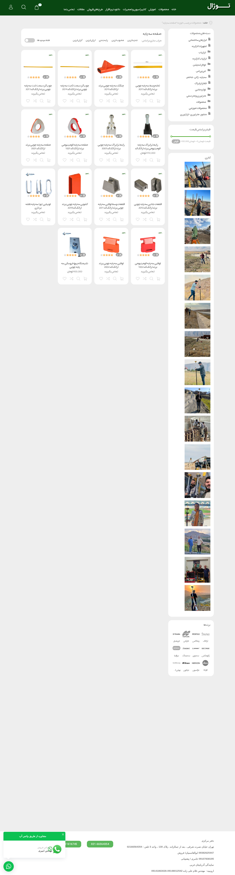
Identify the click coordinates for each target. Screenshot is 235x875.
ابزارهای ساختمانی (198, 40)
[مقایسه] (144, 100)
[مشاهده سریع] (151, 100)
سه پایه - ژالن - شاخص (196, 77)
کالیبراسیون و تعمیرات (134, 9)
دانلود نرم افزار (112, 9)
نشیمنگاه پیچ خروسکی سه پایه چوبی (74, 265)
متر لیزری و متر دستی (196, 96)
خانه (174, 9)
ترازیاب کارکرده (200, 58)
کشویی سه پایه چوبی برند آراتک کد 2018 (75, 206)
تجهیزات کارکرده (199, 46)
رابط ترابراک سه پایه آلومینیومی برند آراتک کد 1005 (148, 148)
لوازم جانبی (200, 89)
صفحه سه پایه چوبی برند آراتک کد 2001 (38, 146)
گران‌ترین (77, 40)
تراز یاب (202, 52)
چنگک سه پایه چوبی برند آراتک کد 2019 (111, 87)
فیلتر (176, 141)
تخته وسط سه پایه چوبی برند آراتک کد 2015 (148, 87)
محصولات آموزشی (198, 108)
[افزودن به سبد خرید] (158, 100)
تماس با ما (69, 9)
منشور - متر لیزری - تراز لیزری (193, 114)
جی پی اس (201, 71)
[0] (36, 7)
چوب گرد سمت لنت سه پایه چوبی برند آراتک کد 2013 (38, 87)
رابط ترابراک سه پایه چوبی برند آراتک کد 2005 (111, 146)
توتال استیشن (199, 65)
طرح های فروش (95, 9)
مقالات (80, 9)
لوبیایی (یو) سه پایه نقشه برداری (38, 206)
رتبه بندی (103, 40)
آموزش (152, 9)
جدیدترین (132, 40)
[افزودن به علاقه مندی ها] (138, 100)
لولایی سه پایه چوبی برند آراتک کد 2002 (111, 265)
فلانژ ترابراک (201, 83)
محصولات (163, 9)
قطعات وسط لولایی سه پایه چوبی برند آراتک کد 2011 (111, 206)
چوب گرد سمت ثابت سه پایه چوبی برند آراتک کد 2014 (74, 87)
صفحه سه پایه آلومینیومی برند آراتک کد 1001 (75, 146)
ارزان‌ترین (90, 40)
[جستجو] (24, 7)
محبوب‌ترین (117, 40)
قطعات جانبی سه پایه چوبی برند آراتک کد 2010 (148, 206)
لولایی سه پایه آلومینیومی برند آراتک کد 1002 (148, 265)
